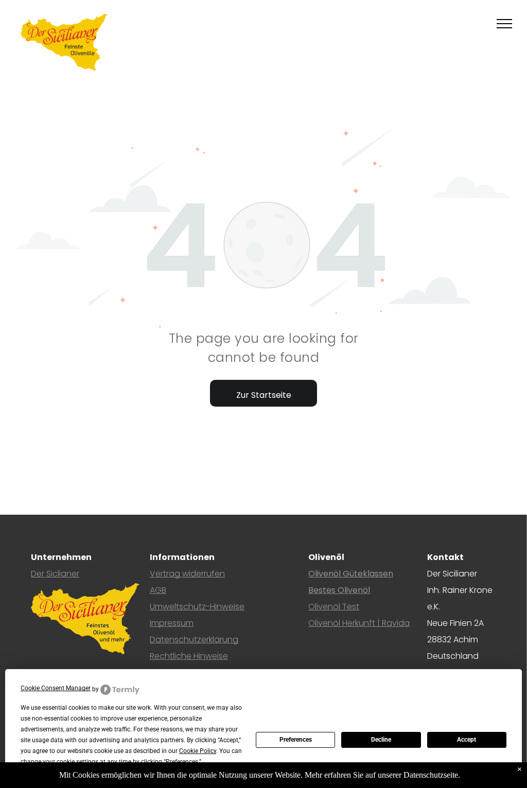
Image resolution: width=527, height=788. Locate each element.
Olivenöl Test (333, 606)
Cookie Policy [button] (197, 751)
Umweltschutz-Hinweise (197, 606)
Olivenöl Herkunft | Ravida (359, 623)
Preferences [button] (182, 761)
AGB (158, 590)
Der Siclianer (55, 574)
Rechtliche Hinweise (189, 656)
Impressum (172, 623)
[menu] (504, 23)
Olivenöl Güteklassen (350, 574)
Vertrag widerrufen (187, 574)
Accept (466, 739)
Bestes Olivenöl (339, 590)
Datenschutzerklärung (194, 639)
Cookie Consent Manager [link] (56, 688)
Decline (381, 739)
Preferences (295, 739)
